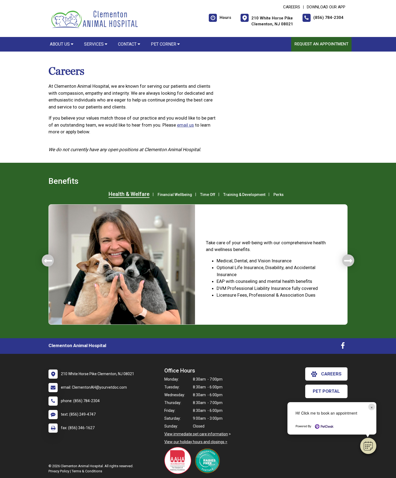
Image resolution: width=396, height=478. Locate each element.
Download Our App (326, 7)
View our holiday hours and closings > (195, 442)
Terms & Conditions (87, 471)
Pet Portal (326, 391)
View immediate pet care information (196, 434)
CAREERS (291, 7)
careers (331, 374)
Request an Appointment (321, 44)
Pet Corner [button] (164, 44)
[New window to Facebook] (343, 347)
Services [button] (94, 44)
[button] (368, 446)
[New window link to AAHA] (179, 460)
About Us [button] (60, 44)
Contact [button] (128, 44)
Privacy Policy (58, 471)
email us (185, 125)
